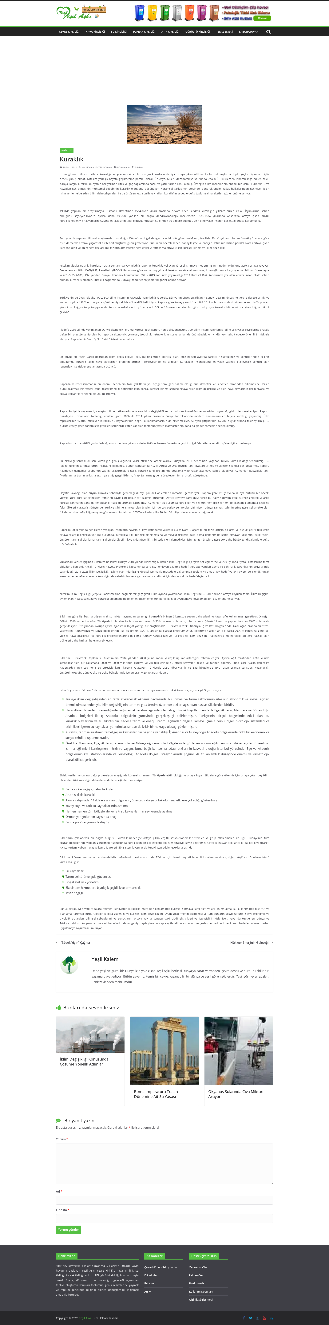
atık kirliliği (92, 1275)
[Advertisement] (164, 76)
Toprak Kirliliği (144, 31)
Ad (59, 1191)
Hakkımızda (196, 1283)
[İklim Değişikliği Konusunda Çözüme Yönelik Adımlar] (90, 1019)
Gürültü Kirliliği (197, 31)
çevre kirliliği (105, 1270)
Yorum (62, 1139)
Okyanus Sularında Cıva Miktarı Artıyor (235, 1094)
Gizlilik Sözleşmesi (201, 1299)
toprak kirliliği (75, 1275)
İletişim (149, 1283)
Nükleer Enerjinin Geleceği (249, 943)
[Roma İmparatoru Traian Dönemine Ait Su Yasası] (164, 1019)
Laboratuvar (248, 31)
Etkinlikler (150, 1275)
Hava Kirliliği (95, 31)
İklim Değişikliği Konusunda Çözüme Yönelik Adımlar (84, 1062)
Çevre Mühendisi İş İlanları (161, 1267)
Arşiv (147, 1291)
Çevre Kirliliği (69, 31)
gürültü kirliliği (110, 1275)
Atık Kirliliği (170, 31)
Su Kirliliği (119, 31)
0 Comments (123, 167)
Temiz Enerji (224, 31)
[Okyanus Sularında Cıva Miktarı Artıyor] (238, 1019)
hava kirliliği (125, 1270)
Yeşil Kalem (88, 167)
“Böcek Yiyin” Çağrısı (75, 943)
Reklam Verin (197, 1275)
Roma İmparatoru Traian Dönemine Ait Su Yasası (156, 1094)
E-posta (62, 1210)
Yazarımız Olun (198, 1267)
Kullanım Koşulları (201, 1291)
